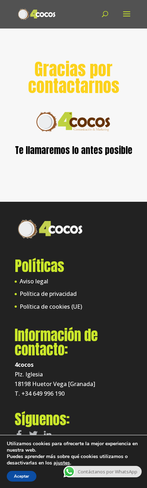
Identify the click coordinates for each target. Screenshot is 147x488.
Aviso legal (34, 281)
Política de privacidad (48, 294)
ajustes (62, 463)
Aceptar (21, 476)
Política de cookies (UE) (51, 306)
